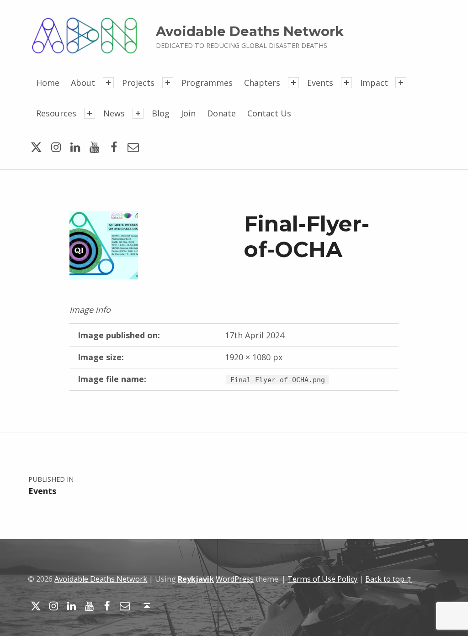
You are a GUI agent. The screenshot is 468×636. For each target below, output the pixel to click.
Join (188, 113)
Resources (56, 113)
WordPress (235, 579)
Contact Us (269, 113)
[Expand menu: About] (108, 82)
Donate (221, 113)
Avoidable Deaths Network (250, 31)
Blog (161, 113)
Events (320, 82)
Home (47, 82)
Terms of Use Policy (322, 579)
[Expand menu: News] (138, 113)
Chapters (262, 82)
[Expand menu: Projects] (167, 82)
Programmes (207, 82)
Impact (374, 82)
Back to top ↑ (388, 579)
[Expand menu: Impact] (400, 82)
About (83, 82)
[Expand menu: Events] (346, 82)
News (114, 113)
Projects (138, 82)
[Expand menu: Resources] (89, 113)
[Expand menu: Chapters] (293, 82)
